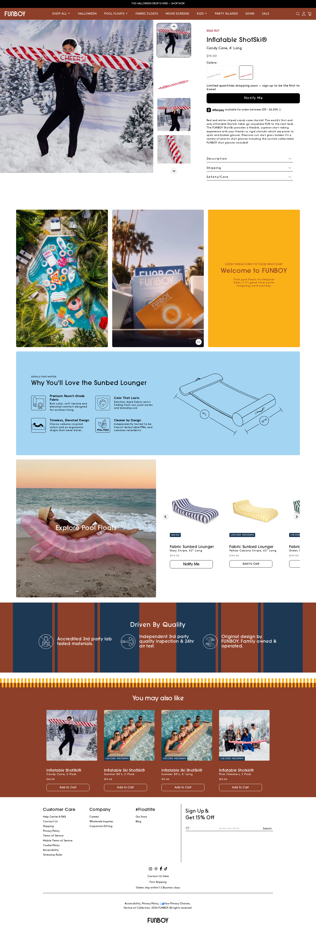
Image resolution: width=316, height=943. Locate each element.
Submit (267, 828)
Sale (265, 13)
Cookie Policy (51, 845)
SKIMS (250, 13)
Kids (201, 13)
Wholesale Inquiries (101, 821)
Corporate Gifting (100, 826)
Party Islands (226, 13)
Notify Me (253, 98)
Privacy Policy (51, 831)
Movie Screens (177, 13)
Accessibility (51, 850)
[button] (297, 13)
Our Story (141, 817)
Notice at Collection (137, 908)
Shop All (60, 13)
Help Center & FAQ (54, 817)
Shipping (48, 826)
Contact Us (50, 821)
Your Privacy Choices (177, 903)
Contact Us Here (158, 876)
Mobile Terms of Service (57, 840)
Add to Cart (250, 564)
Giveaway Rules (52, 855)
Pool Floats (114, 13)
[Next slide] (174, 171)
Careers (94, 817)
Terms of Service (53, 836)
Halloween (87, 13)
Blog (138, 821)
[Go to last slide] (173, 26)
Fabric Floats (146, 13)
